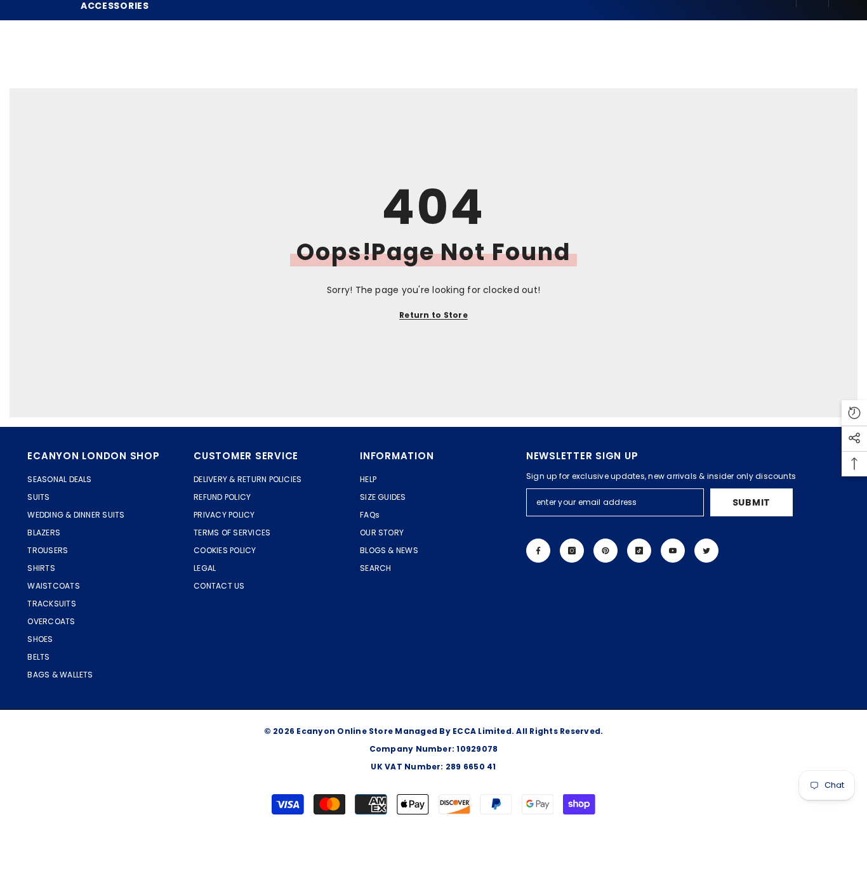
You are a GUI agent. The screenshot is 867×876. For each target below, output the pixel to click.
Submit (751, 502)
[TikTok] (639, 551)
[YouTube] (673, 551)
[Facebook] (538, 551)
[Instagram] (572, 551)
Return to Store (433, 315)
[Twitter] (706, 551)
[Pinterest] (605, 551)
